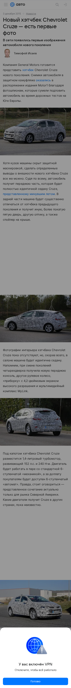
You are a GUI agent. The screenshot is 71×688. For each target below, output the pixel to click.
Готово (35, 681)
